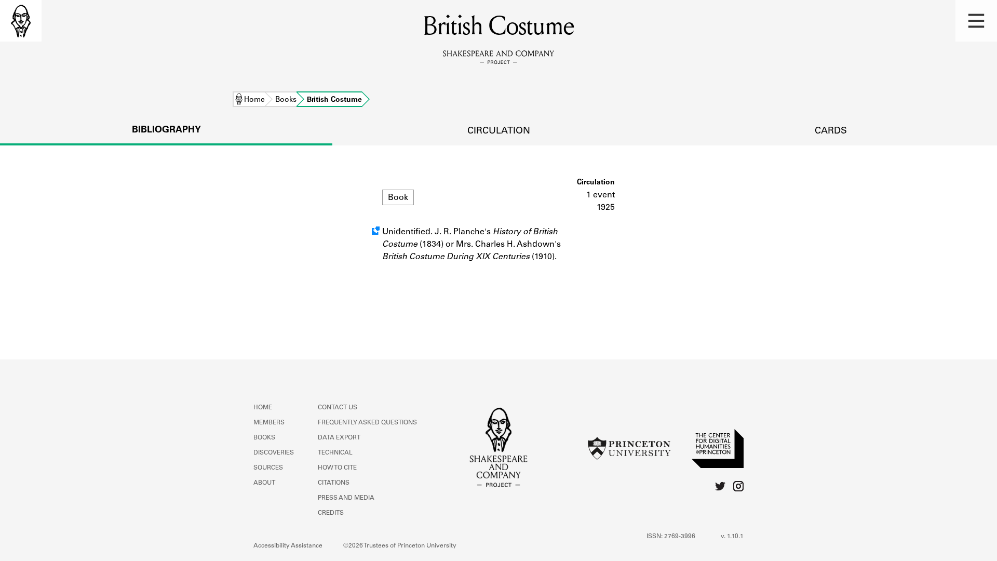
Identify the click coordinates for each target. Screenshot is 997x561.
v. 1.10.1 (732, 536)
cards (831, 131)
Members (269, 423)
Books (286, 100)
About (264, 483)
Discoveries (273, 453)
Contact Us (337, 408)
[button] (976, 21)
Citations (333, 483)
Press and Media (346, 498)
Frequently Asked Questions (367, 423)
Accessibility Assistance (287, 546)
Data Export (339, 438)
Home (254, 100)
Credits (331, 513)
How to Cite (337, 468)
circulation (498, 131)
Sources (268, 468)
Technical (335, 453)
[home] (21, 21)
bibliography (166, 130)
